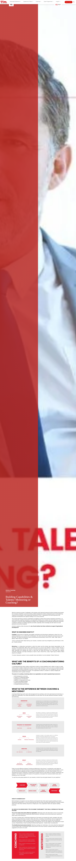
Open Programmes (48, 1)
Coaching (38, 1)
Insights (57, 1)
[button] (74, 2)
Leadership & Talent (27, 1)
